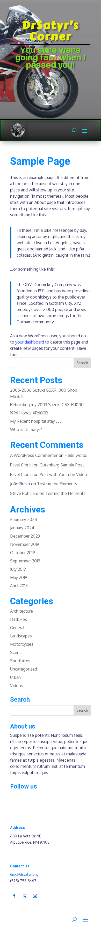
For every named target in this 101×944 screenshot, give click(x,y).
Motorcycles (21, 644)
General (17, 627)
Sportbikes (20, 660)
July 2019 (18, 569)
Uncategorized (23, 669)
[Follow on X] (24, 896)
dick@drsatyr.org (24, 874)
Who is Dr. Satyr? (26, 429)
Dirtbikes (18, 619)
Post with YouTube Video (63, 474)
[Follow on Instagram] (35, 896)
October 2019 (22, 552)
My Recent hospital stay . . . (35, 421)
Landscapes (21, 635)
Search (82, 363)
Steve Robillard (24, 493)
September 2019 (25, 560)
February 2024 (23, 519)
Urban (15, 677)
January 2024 (22, 527)
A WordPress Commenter (33, 455)
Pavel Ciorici (21, 464)
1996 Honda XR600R (29, 412)
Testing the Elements (57, 483)
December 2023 (25, 536)
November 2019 (24, 544)
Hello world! (75, 455)
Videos (16, 685)
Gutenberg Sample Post (62, 464)
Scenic (16, 652)
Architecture (21, 611)
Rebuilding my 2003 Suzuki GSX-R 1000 (47, 404)
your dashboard (29, 342)
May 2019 (18, 577)
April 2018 (19, 585)
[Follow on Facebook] (14, 896)
